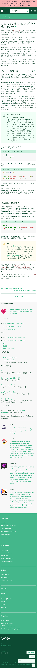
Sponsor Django (5, 620)
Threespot (5, 653)
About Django (4, 523)
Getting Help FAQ (5, 574)
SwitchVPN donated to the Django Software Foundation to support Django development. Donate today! (21, 311)
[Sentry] (4, 429)
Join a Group (4, 550)
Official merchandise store (8, 626)
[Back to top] (33, 665)
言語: (32, 656)
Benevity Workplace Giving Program (10, 629)
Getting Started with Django (8, 525)
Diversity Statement (6, 537)
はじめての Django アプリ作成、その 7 (24, 290)
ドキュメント (7, 16)
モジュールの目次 (9, 378)
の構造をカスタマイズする (13, 326)
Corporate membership (7, 623)
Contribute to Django (6, 553)
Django (2, 10)
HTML (16, 410)
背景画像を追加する (9, 329)
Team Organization (6, 528)
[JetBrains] (4, 444)
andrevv (5, 658)
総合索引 (5, 346)
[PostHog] (4, 494)
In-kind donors (6, 646)
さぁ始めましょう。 (9, 359)
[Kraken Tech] (4, 468)
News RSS (3, 607)
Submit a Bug (4, 555)
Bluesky (3, 601)
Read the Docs (5, 412)
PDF (20, 410)
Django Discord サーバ (8, 385)
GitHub (3, 593)
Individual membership (7, 561)
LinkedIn (3, 604)
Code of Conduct (5, 534)
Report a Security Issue (7, 558)
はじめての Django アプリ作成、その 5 (12, 288)
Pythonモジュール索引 (9, 348)
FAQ (2, 371)
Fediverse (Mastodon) (7, 599)
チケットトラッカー (7, 399)
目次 (4, 343)
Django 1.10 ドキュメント (10, 357)
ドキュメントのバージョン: (26, 661)
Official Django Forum (6, 580)
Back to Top (19, 296)
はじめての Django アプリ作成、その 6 (13, 323)
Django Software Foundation (8, 531)
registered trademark (11, 664)
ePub (23, 410)
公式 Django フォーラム (8, 392)
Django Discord (5, 577)
